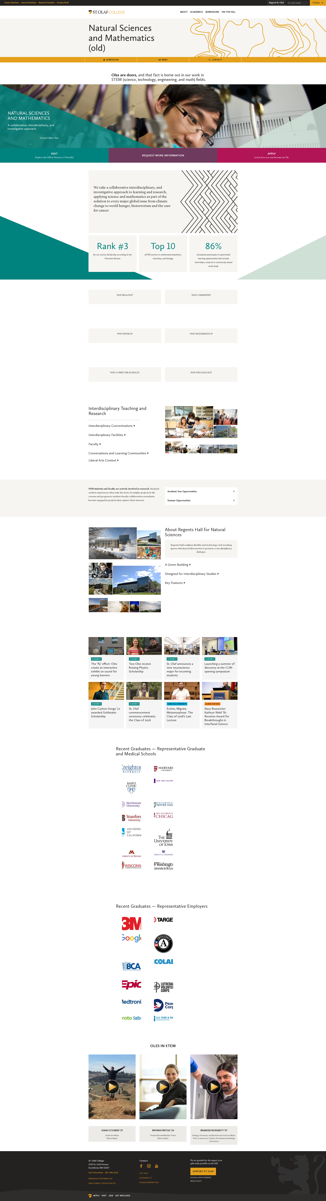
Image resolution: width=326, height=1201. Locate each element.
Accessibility (145, 1178)
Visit (104, 1195)
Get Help (143, 1173)
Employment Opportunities (102, 1183)
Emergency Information (100, 1179)
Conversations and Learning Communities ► (119, 453)
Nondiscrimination (149, 1182)
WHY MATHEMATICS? (201, 334)
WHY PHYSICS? (125, 334)
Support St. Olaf (203, 1171)
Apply (96, 1195)
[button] (189, 422)
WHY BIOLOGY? (125, 295)
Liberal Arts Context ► (104, 460)
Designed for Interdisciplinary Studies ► (192, 574)
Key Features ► (175, 583)
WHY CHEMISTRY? (201, 295)
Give (111, 1195)
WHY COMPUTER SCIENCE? (124, 373)
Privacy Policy (196, 1181)
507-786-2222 (111, 1172)
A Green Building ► (178, 565)
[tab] (201, 491)
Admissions (112, 60)
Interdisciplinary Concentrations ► (112, 426)
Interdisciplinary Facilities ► (107, 435)
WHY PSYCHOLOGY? (201, 373)
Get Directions (96, 1172)
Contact (217, 60)
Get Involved (122, 1195)
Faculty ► (95, 444)
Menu (165, 60)
